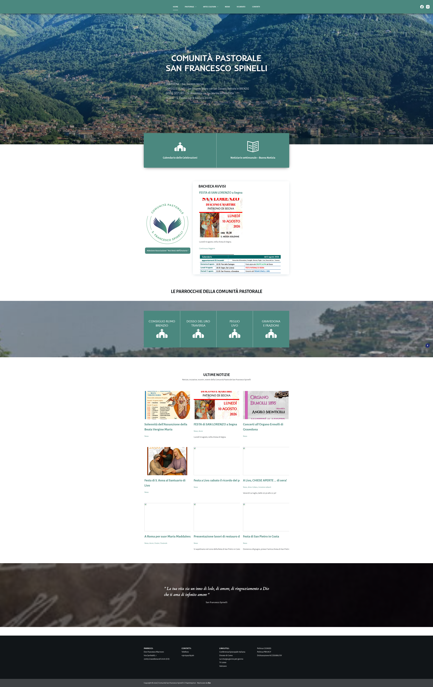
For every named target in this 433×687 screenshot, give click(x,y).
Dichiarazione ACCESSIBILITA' (269, 655)
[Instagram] (428, 7)
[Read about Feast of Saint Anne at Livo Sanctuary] (167, 461)
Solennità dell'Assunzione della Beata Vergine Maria (165, 427)
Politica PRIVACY (264, 652)
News (227, 7)
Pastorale (189, 7)
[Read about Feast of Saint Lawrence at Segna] (216, 405)
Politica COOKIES (264, 648)
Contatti (256, 7)
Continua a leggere (207, 248)
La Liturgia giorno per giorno (231, 659)
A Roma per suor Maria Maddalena (167, 536)
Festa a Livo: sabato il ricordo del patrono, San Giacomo (230, 480)
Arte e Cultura (209, 7)
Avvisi (201, 431)
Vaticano (223, 666)
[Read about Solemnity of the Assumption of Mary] (167, 405)
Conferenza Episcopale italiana (232, 652)
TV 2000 (222, 662)
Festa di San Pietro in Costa (261, 536)
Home (175, 7)
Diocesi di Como (226, 655)
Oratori (157, 543)
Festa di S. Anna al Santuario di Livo (164, 483)
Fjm (209, 683)
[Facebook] (422, 7)
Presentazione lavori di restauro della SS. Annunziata (230, 536)
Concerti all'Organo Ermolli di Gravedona (263, 427)
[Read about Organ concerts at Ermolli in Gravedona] (266, 405)
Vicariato (241, 7)
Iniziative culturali (264, 487)
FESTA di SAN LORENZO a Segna (220, 192)
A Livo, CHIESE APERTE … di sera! (265, 480)
